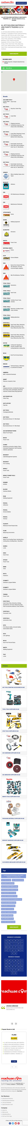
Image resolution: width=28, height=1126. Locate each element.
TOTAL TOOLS (6, 283)
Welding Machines (15, 317)
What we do (5, 1112)
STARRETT (6, 580)
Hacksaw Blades (7, 491)
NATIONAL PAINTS (7, 248)
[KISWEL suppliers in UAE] (7, 224)
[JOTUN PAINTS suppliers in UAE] (7, 215)
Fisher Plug (5, 398)
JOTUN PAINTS (7, 212)
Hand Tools (13, 101)
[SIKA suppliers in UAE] (7, 267)
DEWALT (5, 468)
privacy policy (20, 1084)
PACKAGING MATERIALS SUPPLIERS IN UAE (13, 818)
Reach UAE (9, 1120)
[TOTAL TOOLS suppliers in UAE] (7, 286)
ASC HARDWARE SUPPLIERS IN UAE (11, 753)
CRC (4, 192)
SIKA (4, 263)
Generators (13, 285)
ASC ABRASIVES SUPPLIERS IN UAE (11, 774)
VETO (4, 625)
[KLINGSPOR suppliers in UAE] (7, 234)
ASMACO (5, 172)
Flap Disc (5, 405)
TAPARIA (5, 594)
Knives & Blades (14, 257)
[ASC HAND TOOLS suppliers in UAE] (7, 102)
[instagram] (19, 1123)
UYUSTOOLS (6, 322)
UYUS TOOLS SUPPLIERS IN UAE (10, 731)
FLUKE (4, 530)
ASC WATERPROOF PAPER (9, 430)
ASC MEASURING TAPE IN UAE (8, 893)
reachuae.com (19, 1083)
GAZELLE (5, 537)
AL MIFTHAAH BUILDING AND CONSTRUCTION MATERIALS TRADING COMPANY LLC (14, 1042)
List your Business (6, 1102)
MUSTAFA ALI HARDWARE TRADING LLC (14, 1046)
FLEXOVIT (5, 523)
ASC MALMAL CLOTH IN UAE (8, 905)
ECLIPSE (5, 489)
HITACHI (5, 559)
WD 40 (4, 353)
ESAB (4, 496)
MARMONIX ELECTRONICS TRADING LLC (14, 1051)
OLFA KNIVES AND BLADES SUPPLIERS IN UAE (13, 862)
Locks (4, 548)
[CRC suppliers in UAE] (7, 196)
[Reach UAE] (7, 2)
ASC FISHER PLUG (7, 396)
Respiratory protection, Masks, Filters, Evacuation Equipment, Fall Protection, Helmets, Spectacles (12, 448)
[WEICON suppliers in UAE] (7, 366)
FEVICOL (5, 503)
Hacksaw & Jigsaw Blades (9, 582)
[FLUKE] (14, 1038)
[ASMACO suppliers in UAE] (7, 176)
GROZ (4, 553)
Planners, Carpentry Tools (9, 381)
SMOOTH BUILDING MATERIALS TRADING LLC (14, 1044)
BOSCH (5, 437)
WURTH (5, 647)
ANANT (5, 379)
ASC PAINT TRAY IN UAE (7, 915)
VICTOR (5, 343)
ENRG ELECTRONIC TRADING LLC (12, 1050)
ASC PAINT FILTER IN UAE (7, 909)
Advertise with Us (21, 3)
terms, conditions (11, 1084)
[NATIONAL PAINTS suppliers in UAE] (7, 251)
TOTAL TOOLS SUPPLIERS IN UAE (10, 709)
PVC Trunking (6, 463)
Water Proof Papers (8, 432)
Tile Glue (5, 518)
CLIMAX (5, 444)
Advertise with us (6, 1114)
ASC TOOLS (6, 106)
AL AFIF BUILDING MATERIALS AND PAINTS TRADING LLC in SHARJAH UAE (13, 876)
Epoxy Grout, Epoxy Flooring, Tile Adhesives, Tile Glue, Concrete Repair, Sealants (17, 266)
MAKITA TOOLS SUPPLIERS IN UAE (11, 796)
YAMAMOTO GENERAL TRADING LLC (13, 1053)
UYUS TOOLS (6, 601)
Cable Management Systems (10, 456)
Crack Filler (13, 116)
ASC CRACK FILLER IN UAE (8, 883)
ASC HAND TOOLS (7, 99)
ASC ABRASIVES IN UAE (18, 880)
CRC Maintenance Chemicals (17, 194)
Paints (12, 214)
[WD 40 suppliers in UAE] (7, 357)
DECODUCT (6, 454)
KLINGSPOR (6, 229)
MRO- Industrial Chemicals (9, 374)
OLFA (4, 255)
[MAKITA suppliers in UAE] (7, 243)
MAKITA (5, 240)
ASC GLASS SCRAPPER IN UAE (8, 902)
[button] (1, 10)
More (15, 1061)
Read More (19, 1091)
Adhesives (5, 505)
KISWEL (5, 219)
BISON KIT (5, 182)
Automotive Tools (7, 620)
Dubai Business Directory (8, 1100)
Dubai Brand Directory (7, 1098)
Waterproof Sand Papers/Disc (10, 525)
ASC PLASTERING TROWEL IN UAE (9, 886)
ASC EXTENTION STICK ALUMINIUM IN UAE (11, 899)
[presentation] (12, 1023)
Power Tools (14, 242)
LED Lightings (6, 635)
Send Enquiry (14, 53)
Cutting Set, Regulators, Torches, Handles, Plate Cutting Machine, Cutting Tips (18, 346)
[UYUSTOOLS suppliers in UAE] (7, 325)
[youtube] (16, 1123)
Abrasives (13, 231)
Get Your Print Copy (7, 1116)
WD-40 (4, 640)
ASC (4, 386)
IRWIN (4, 566)
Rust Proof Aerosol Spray (17, 355)
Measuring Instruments (8, 532)
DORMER (5, 482)
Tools (4, 568)
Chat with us (9, 68)
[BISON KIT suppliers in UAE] (7, 186)
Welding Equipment (15, 221)
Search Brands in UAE (7, 1104)
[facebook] (10, 1123)
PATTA (4, 573)
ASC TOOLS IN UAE (6, 880)
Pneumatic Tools (7, 613)
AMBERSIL (5, 372)
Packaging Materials (8, 412)
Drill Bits (5, 484)
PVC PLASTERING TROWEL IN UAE (9, 889)
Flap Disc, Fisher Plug (16, 108)
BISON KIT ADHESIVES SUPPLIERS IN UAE (12, 840)
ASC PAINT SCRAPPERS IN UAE (9, 912)
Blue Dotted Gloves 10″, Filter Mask (11, 419)
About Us (4, 1110)
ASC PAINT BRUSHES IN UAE (8, 921)
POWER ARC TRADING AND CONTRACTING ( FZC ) (14, 1048)
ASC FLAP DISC (7, 403)
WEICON (5, 364)
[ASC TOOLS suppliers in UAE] (7, 109)
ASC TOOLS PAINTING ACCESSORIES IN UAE (13, 687)
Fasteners (5, 575)
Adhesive (13, 184)
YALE (4, 654)
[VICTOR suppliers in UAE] (7, 345)
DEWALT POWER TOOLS (9, 475)
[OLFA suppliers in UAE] (7, 258)
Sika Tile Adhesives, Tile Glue (17, 275)
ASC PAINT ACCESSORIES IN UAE (9, 896)
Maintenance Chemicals (16, 204)
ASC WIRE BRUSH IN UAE (7, 918)
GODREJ (5, 546)
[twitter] (13, 1123)
